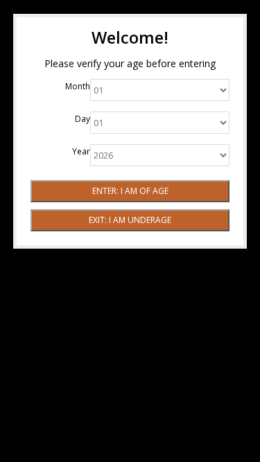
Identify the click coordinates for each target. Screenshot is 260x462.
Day (82, 119)
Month (77, 86)
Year (81, 151)
